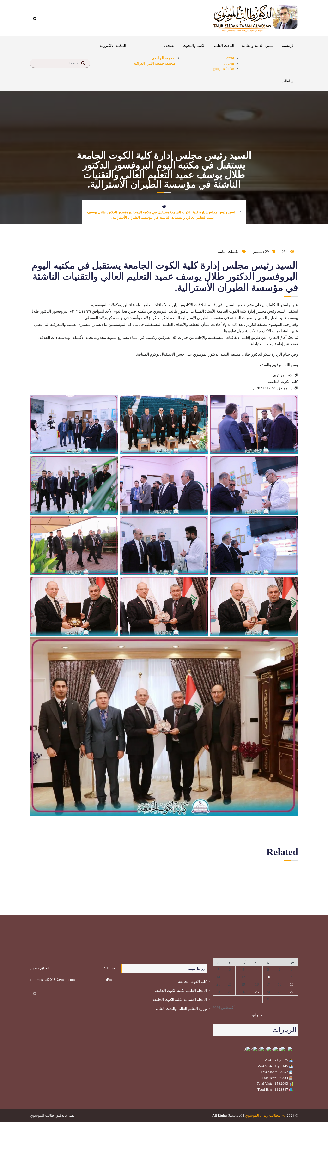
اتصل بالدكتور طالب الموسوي (52, 1115)
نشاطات (288, 81)
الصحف (170, 46)
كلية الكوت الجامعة (192, 982)
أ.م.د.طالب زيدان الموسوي (265, 1115)
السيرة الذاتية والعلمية (258, 46)
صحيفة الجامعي (164, 58)
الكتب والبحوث (194, 46)
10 (268, 977)
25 (257, 992)
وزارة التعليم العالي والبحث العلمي (180, 1009)
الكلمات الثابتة (229, 252)
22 (292, 992)
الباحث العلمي (223, 46)
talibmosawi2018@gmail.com (52, 979)
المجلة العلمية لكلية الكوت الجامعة (181, 991)
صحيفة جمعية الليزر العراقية (154, 63)
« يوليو (257, 1015)
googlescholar (223, 69)
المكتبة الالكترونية (112, 46)
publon (229, 63)
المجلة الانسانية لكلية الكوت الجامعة (179, 1000)
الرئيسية (288, 46)
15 (292, 984)
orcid (230, 58)
